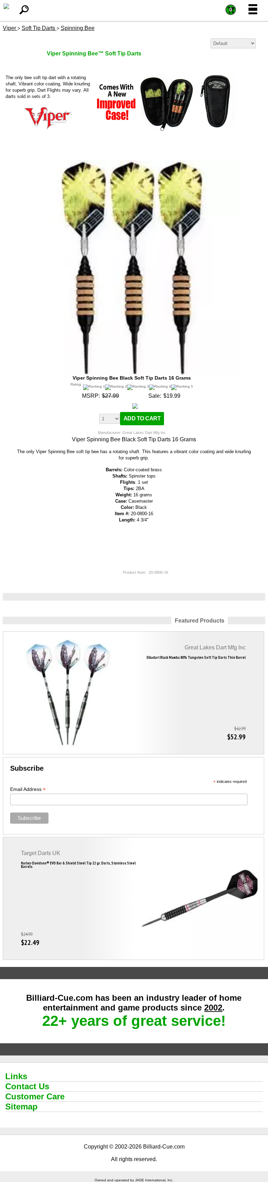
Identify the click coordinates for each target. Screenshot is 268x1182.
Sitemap (21, 1106)
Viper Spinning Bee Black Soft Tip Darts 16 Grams (132, 378)
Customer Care (35, 1096)
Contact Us (27, 1086)
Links (16, 1076)
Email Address (28, 789)
